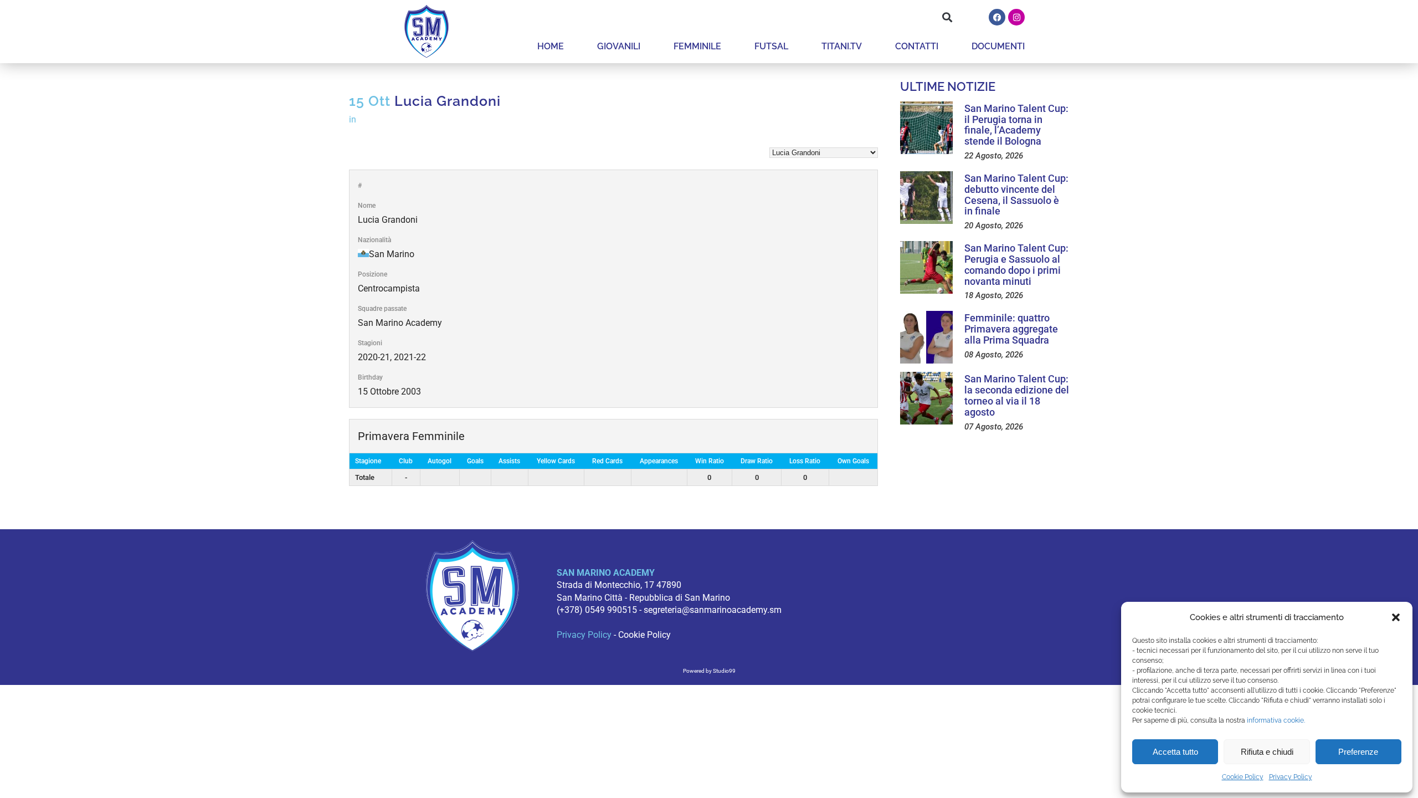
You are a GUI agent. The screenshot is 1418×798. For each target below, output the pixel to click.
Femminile (697, 46)
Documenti (998, 46)
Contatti (916, 46)
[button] (1395, 617)
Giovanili (618, 46)
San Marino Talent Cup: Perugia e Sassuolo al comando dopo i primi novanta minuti (1016, 264)
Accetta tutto (1175, 751)
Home (550, 46)
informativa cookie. (1276, 720)
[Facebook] (997, 17)
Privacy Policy (1290, 777)
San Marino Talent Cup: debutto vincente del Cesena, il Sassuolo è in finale (1016, 194)
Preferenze (1358, 751)
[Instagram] (1016, 17)
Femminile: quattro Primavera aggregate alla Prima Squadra (1011, 329)
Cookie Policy (1242, 777)
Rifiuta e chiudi (1267, 751)
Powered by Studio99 (709, 671)
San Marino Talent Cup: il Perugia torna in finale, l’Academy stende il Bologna (1016, 125)
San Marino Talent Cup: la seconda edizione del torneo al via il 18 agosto (1016, 395)
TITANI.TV (841, 46)
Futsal (771, 46)
